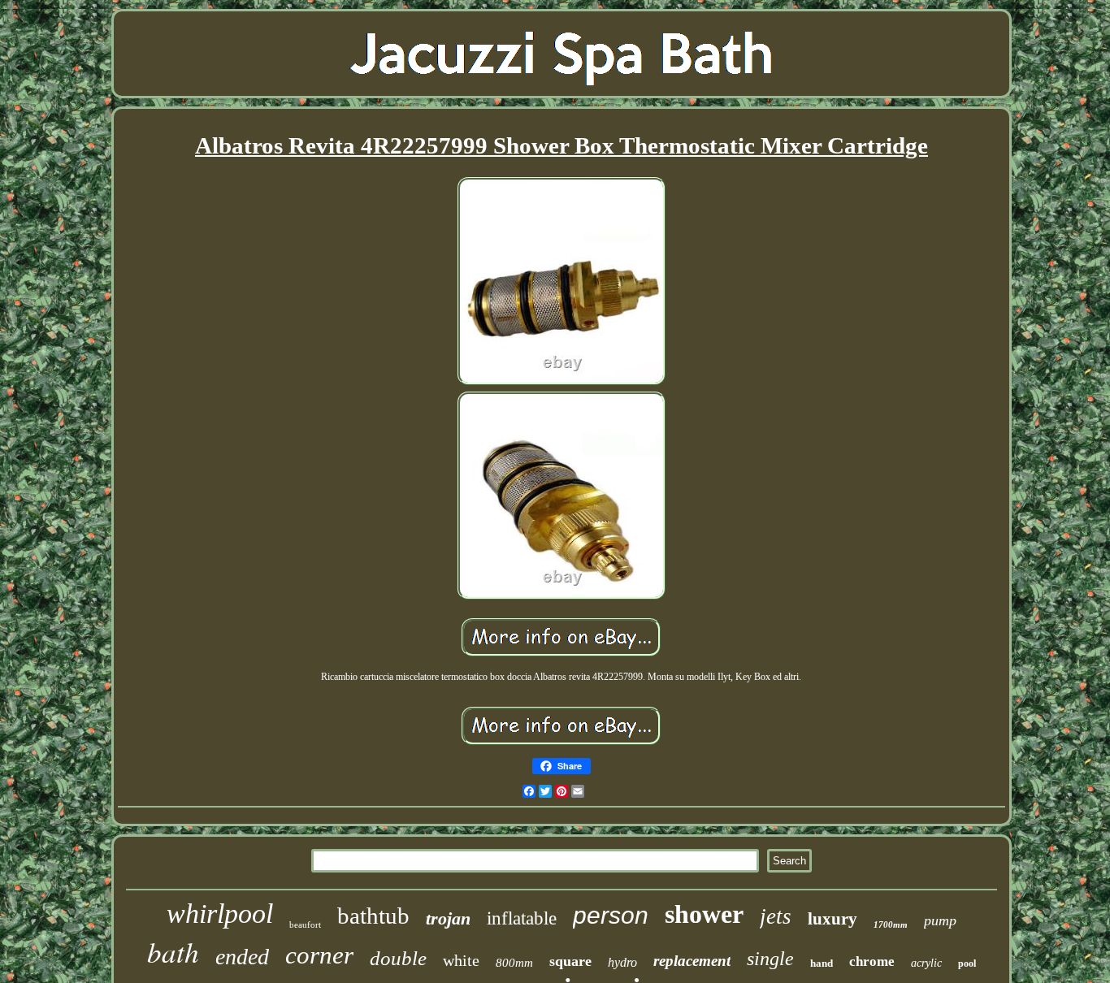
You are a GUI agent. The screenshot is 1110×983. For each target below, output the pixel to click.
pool (967, 963)
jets (775, 916)
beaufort (305, 924)
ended (242, 956)
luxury (832, 919)
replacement (692, 960)
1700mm (891, 924)
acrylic (926, 963)
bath (173, 951)
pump (940, 920)
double (398, 958)
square (570, 961)
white (461, 960)
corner (319, 955)
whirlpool (220, 914)
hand (821, 963)
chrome (872, 961)
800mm (514, 962)
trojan (448, 918)
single (770, 958)
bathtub (373, 916)
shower (704, 914)
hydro (622, 962)
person (610, 915)
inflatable (522, 918)
